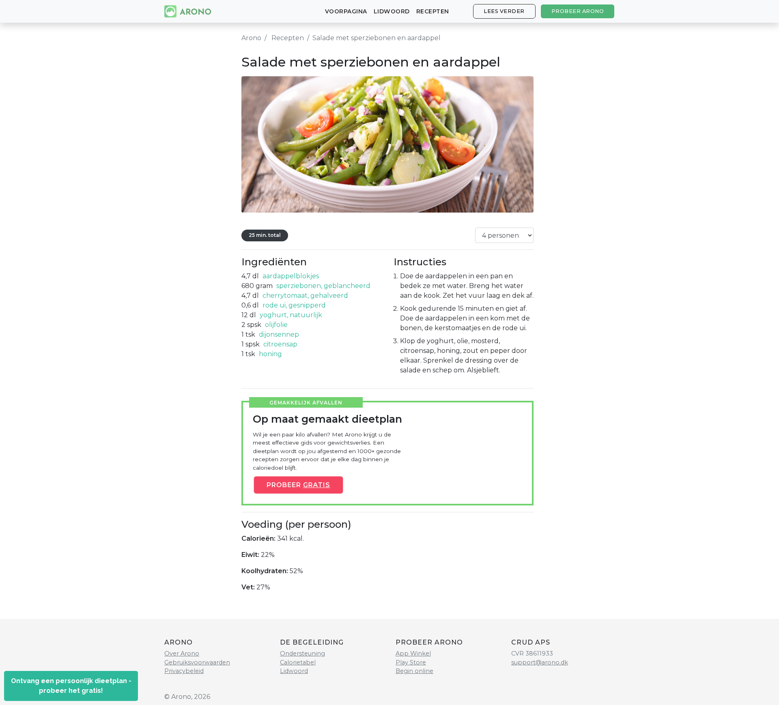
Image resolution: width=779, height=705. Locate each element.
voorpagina (346, 11)
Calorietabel (298, 662)
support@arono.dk (539, 662)
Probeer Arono (577, 11)
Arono (251, 38)
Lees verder (504, 11)
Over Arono (181, 653)
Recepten (432, 11)
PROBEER (298, 485)
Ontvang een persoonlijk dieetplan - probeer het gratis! (71, 685)
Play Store (411, 662)
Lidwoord (392, 11)
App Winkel (413, 653)
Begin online (414, 671)
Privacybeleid (184, 671)
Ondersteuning (302, 653)
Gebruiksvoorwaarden (197, 662)
